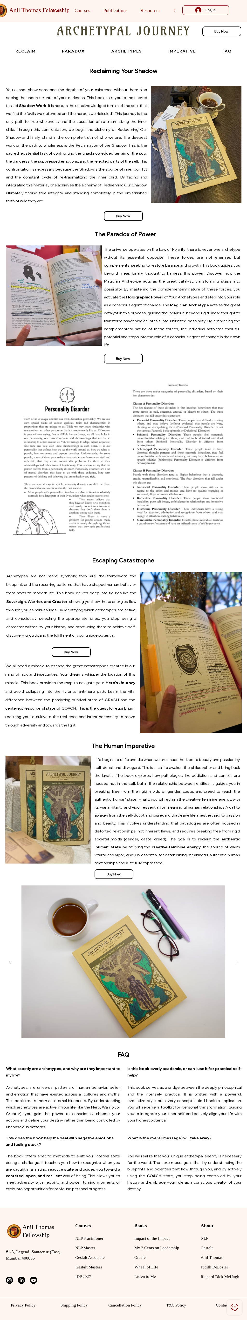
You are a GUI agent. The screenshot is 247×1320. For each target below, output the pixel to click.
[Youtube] (33, 1280)
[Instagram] (9, 1280)
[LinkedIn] (21, 1280)
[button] (55, 10)
